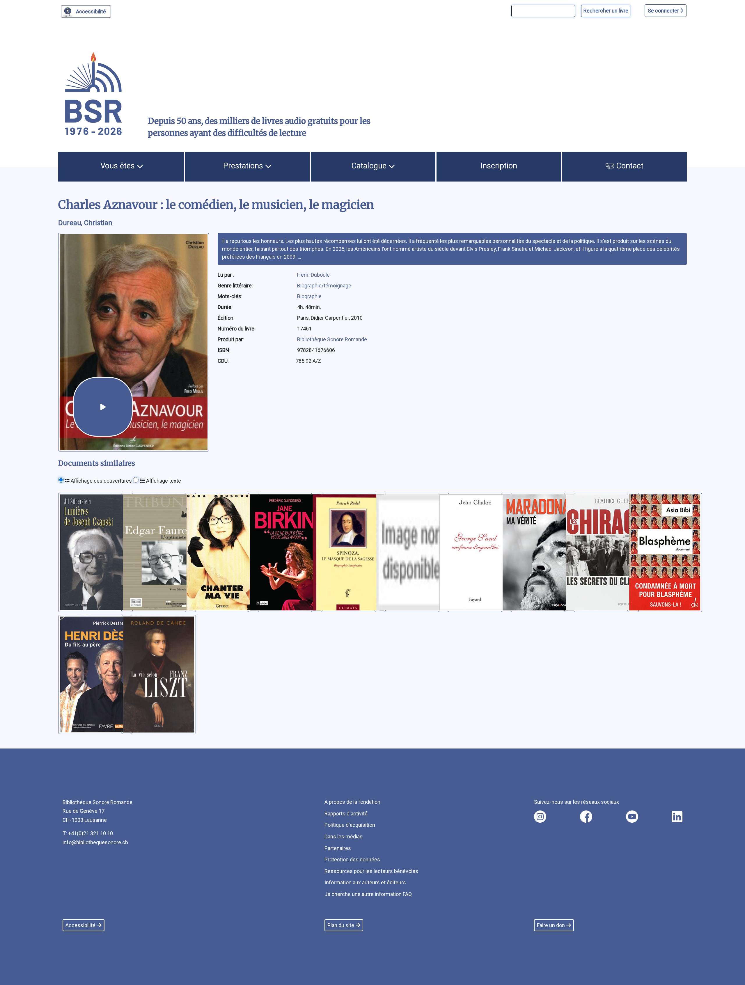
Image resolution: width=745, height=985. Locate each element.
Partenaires (337, 848)
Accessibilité (91, 11)
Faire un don (551, 925)
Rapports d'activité (346, 813)
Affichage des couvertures (101, 481)
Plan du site (340, 925)
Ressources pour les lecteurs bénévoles (371, 871)
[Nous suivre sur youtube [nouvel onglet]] (632, 816)
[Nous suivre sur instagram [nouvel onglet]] (540, 816)
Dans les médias (343, 836)
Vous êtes (118, 165)
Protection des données (352, 859)
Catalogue (370, 165)
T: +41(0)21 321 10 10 (88, 833)
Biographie (309, 296)
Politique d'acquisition (349, 825)
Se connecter (664, 11)
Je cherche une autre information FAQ (368, 894)
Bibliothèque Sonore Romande (332, 339)
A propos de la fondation (352, 802)
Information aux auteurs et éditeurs (365, 882)
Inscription (498, 165)
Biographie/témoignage (324, 285)
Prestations (244, 165)
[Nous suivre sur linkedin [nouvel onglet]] (677, 816)
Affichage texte (163, 481)
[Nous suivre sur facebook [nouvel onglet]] (586, 816)
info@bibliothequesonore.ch (95, 842)
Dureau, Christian (85, 223)
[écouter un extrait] (103, 407)
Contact (628, 165)
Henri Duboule (313, 275)
